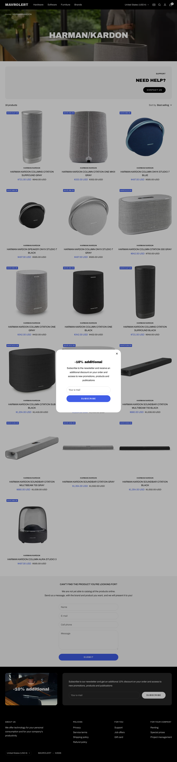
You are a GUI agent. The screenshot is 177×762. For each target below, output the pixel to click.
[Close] (117, 354)
